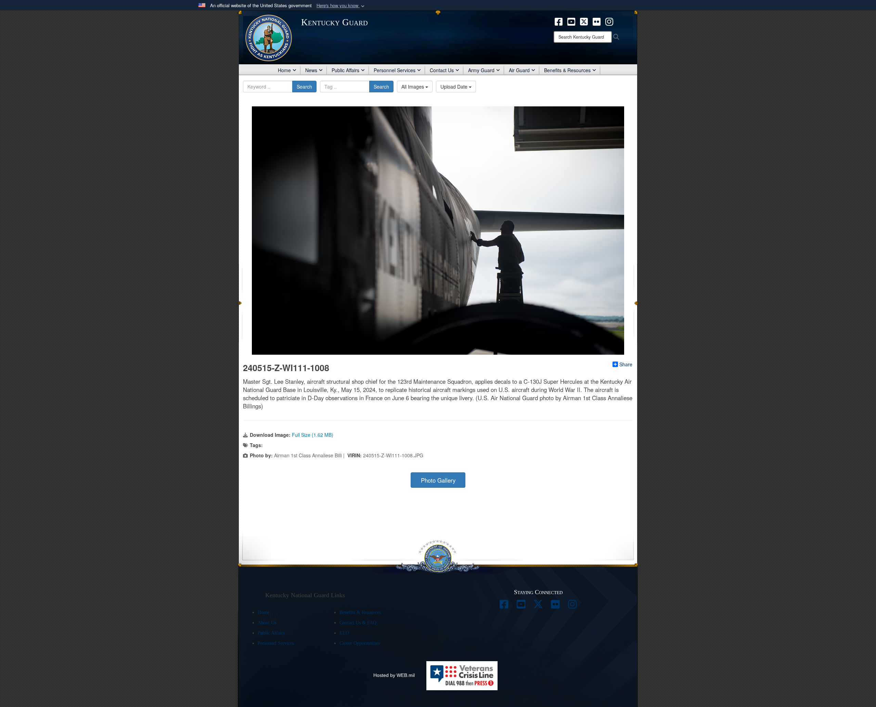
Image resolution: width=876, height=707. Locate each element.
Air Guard (519, 70)
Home (284, 70)
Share (625, 364)
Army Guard (481, 70)
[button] (341, 5)
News (311, 70)
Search (304, 86)
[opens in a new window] (559, 20)
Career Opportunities (359, 643)
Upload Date (454, 86)
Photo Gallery (438, 480)
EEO (344, 633)
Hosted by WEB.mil (394, 675)
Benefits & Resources (567, 70)
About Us (267, 622)
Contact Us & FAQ (357, 622)
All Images (413, 86)
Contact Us (442, 70)
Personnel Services (394, 70)
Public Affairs (345, 70)
